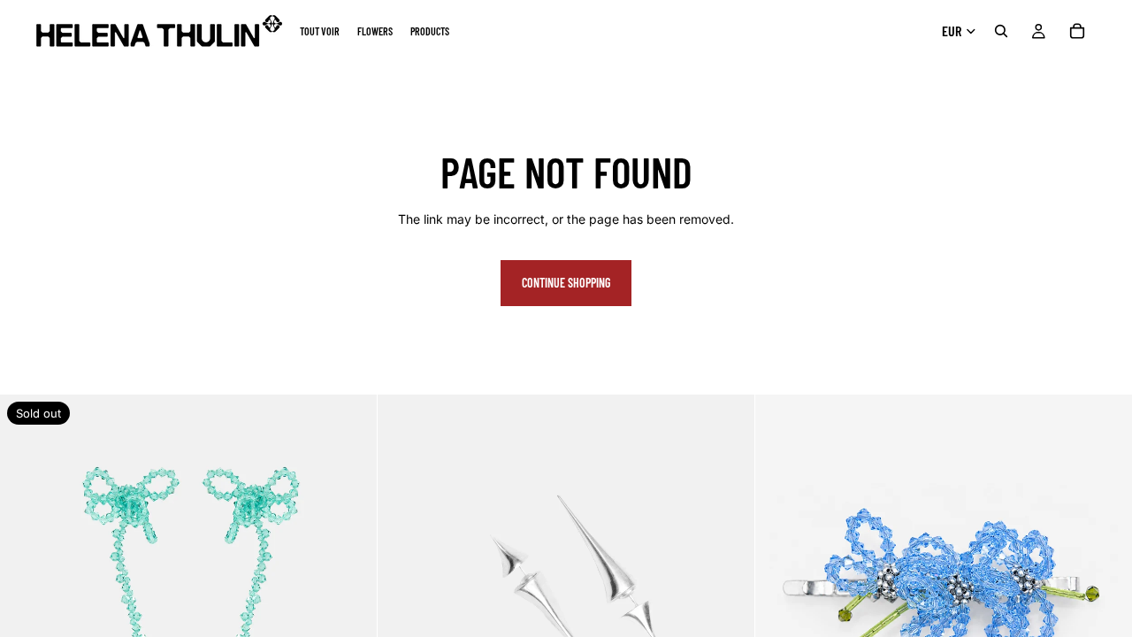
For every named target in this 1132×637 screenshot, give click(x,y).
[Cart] (1077, 31)
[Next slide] (350, 583)
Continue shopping (566, 282)
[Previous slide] (26, 583)
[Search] (1001, 31)
